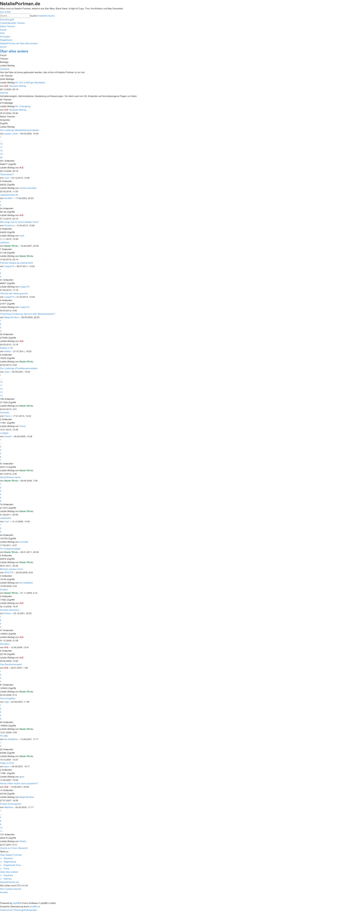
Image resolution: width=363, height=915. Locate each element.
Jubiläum (4, 242)
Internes (4, 92)
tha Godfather (26, 582)
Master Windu (11, 245)
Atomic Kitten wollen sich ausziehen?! (19, 783)
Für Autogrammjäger (10, 548)
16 (1, 143)
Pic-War (4, 735)
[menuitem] (12, 23)
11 (1, 385)
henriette (23, 541)
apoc (6, 766)
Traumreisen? (7, 174)
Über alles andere (14, 51)
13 (1, 392)
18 (1, 150)
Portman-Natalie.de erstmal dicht (16, 262)
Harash (8, 436)
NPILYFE (9, 572)
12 (1, 388)
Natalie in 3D (6, 347)
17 (1, 147)
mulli (6, 177)
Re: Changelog (22, 106)
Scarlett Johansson (9, 609)
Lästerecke (5, 518)
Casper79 (9, 266)
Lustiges (4, 433)
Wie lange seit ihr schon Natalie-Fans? (19, 222)
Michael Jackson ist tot (11, 569)
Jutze (7, 371)
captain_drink (11, 133)
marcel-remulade (27, 188)
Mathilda (8, 807)
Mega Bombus (11, 317)
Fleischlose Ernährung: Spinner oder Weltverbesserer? (27, 313)
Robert (7, 613)
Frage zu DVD (7, 763)
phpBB (16, 903)
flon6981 (8, 198)
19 (1, 154)
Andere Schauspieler (10, 803)
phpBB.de (35, 906)
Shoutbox (5, 643)
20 (1, 157)
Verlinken (5, 412)
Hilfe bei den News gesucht (14, 293)
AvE (6, 85)
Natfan (7, 351)
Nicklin (22, 841)
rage (6, 701)
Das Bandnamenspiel (11, 664)
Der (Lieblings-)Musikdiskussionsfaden (19, 130)
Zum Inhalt (5, 11)
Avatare (4, 589)
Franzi (7, 416)
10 (1, 381)
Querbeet (4, 68)
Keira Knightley (7, 698)
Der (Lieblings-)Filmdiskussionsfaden (19, 368)
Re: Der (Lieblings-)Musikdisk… (31, 82)
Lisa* (6, 521)
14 (1, 395)
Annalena (9, 225)
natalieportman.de (9, 194)
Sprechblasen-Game (10, 477)
